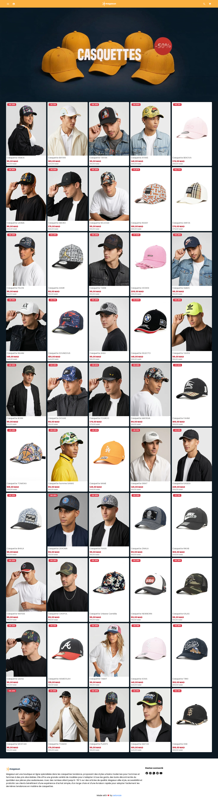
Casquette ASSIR (56, 288)
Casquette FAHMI (181, 418)
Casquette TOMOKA (17, 483)
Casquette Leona (15, 678)
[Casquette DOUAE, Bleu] (67, 389)
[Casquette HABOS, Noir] (26, 129)
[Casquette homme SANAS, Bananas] (67, 454)
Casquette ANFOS (181, 222)
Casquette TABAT (98, 678)
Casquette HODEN (140, 288)
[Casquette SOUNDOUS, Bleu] (67, 324)
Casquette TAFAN (98, 157)
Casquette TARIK (98, 288)
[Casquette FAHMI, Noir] (192, 389)
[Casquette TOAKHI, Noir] (67, 715)
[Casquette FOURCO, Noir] (109, 389)
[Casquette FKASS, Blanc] (109, 520)
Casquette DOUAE (57, 418)
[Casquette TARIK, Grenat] (109, 259)
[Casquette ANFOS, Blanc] (192, 194)
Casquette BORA (15, 418)
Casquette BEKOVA (182, 157)
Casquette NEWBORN (141, 613)
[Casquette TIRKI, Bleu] (192, 650)
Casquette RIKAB (180, 548)
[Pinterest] (157, 773)
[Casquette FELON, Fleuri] (26, 259)
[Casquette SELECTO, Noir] (150, 324)
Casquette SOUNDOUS (59, 353)
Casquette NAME (98, 483)
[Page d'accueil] (109, 3)
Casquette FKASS (98, 548)
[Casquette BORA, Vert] (26, 389)
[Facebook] (147, 773)
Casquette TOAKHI (57, 744)
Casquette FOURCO (99, 418)
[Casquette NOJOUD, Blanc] (109, 194)
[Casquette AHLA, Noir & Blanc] (109, 324)
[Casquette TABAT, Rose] (109, 650)
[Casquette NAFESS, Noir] (26, 585)
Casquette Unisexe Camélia (103, 613)
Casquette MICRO (57, 222)
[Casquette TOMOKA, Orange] (26, 454)
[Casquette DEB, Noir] (192, 715)
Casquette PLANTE (99, 744)
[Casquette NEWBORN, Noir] (150, 585)
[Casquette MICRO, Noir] (67, 194)
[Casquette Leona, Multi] (26, 650)
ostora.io (117, 795)
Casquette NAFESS (16, 613)
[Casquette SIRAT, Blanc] (150, 454)
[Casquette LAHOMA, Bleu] (67, 520)
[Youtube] (160, 773)
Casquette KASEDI (181, 483)
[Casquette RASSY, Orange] (150, 194)
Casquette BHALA (15, 548)
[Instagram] (150, 773)
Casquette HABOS (15, 157)
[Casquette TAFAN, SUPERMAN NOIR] (109, 129)
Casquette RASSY (139, 222)
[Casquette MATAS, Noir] (150, 715)
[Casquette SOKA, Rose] (150, 650)
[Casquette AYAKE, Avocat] (150, 129)
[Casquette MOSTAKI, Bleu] (26, 715)
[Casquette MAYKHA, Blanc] (150, 389)
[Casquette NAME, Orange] (109, 454)
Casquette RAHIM (15, 353)
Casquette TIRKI (180, 678)
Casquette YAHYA (181, 353)
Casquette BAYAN (57, 157)
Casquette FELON (15, 288)
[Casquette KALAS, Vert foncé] (192, 585)
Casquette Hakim (181, 288)
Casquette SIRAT (139, 483)
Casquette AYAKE (139, 157)
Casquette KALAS (180, 613)
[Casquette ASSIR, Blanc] (67, 259)
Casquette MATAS (140, 744)
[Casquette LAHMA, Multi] (26, 194)
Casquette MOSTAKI (17, 744)
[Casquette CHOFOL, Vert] (67, 585)
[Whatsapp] (154, 773)
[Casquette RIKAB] (192, 520)
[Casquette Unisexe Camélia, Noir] (109, 585)
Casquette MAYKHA (140, 418)
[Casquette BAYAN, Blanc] (67, 129)
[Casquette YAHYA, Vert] (192, 324)
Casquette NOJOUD (99, 222)
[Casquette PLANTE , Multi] (109, 715)
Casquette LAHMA (15, 222)
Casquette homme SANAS (61, 483)
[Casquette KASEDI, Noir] (192, 454)
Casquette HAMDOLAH (59, 678)
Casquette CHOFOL (57, 613)
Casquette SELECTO (141, 353)
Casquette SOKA (139, 678)
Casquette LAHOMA (57, 548)
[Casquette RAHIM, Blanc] (26, 324)
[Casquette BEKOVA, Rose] (192, 129)
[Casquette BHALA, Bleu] (26, 520)
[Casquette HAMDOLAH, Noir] (67, 650)
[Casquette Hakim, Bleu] (192, 259)
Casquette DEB (179, 744)
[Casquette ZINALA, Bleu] (150, 520)
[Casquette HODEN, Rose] (150, 259)
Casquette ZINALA (140, 548)
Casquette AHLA (98, 353)
